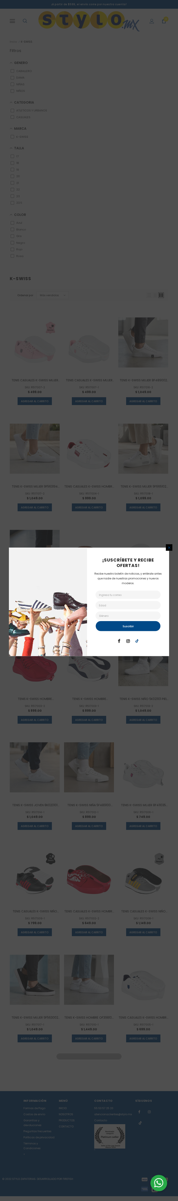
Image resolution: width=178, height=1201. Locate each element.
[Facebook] (119, 641)
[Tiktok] (137, 641)
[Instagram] (128, 641)
